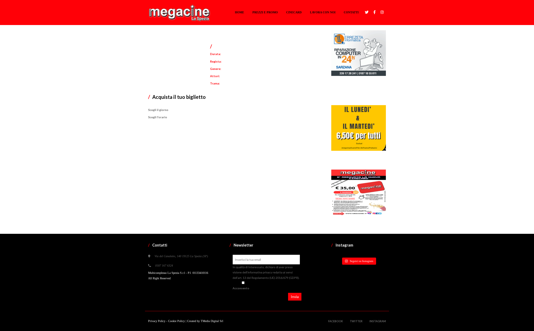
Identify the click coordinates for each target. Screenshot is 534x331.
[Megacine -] (179, 12)
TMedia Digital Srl (212, 321)
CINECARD (294, 12)
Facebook (335, 321)
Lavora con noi (322, 12)
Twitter (356, 321)
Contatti (351, 12)
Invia (295, 296)
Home (239, 12)
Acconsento (241, 288)
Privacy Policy (157, 321)
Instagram (377, 321)
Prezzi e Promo (265, 12)
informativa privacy (260, 272)
